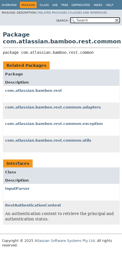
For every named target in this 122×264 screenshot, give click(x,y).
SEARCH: (62, 20)
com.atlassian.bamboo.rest (33, 90)
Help (109, 5)
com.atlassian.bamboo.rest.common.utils (48, 140)
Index (98, 5)
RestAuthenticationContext (33, 205)
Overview (9, 5)
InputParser (17, 188)
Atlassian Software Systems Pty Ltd (65, 241)
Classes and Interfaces (88, 12)
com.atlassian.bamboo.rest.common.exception (54, 124)
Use (55, 5)
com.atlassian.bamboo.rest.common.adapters (53, 107)
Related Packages (52, 12)
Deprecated (80, 5)
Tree (64, 5)
